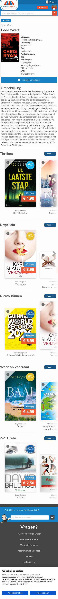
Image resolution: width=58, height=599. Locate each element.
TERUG (6, 21)
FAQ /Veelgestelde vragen (29, 534)
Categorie (42, 7)
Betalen (29, 556)
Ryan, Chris (7, 25)
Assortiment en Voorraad (29, 551)
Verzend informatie (29, 545)
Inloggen (52, 2)
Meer (48, 153)
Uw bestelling (29, 562)
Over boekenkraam (29, 539)
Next (54, 188)
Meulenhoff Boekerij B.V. (31, 40)
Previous (3, 188)
